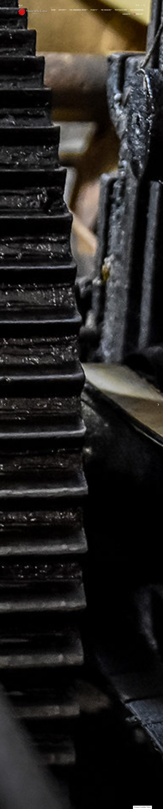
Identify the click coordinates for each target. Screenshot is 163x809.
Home (53, 10)
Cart (21, 5)
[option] (81, 404)
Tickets (93, 10)
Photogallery (121, 10)
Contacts (126, 14)
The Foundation (136, 10)
